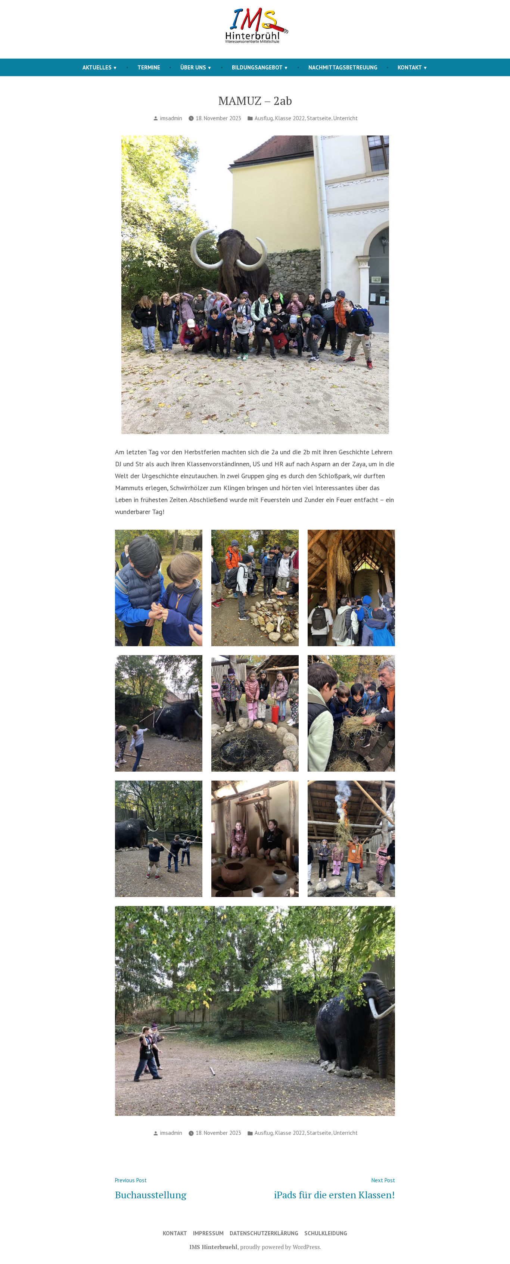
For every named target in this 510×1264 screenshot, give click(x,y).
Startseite (319, 118)
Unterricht (345, 118)
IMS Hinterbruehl (213, 1247)
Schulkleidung (325, 1233)
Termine (148, 67)
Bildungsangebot (257, 67)
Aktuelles (97, 67)
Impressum (208, 1233)
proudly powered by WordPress (280, 1247)
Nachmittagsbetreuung (342, 67)
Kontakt (410, 67)
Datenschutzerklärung (264, 1233)
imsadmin (171, 118)
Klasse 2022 (290, 118)
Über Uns (193, 67)
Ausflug (264, 118)
